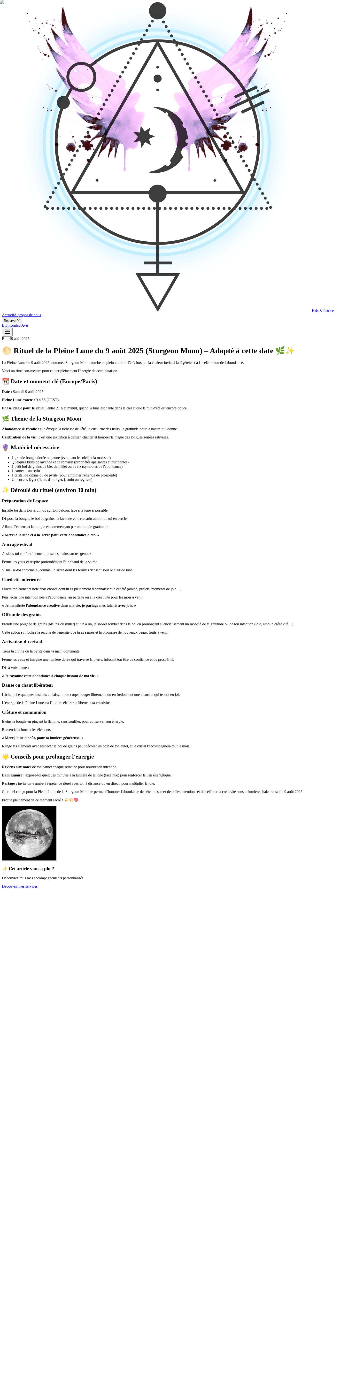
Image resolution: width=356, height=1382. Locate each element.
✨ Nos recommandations (60, 1292)
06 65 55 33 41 (13, 1310)
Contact (86, 1292)
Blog (18, 1292)
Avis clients (31, 1292)
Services (8, 1292)
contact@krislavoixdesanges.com (50, 1310)
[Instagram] (11, 1331)
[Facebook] (5, 1331)
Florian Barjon (38, 1380)
